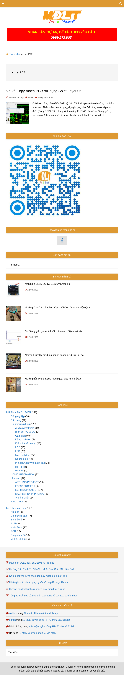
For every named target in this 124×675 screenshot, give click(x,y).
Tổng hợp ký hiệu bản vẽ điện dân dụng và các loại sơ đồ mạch (43, 595)
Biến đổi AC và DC (25, 432)
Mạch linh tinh (22, 455)
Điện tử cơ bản (19, 516)
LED (17, 451)
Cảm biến (20, 435)
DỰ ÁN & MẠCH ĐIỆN (18, 412)
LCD (17, 447)
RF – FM (20, 466)
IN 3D (14, 523)
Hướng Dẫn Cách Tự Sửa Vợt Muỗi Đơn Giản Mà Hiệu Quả (57, 307)
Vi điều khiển (22, 497)
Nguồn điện (21, 459)
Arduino (15, 512)
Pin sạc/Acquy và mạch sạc (30, 463)
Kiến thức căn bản (16, 508)
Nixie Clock (17, 501)
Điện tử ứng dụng (20, 424)
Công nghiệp (18, 416)
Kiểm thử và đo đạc (25, 443)
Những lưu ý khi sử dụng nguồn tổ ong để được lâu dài (54, 355)
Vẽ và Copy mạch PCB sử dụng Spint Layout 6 (43, 91)
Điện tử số (16, 519)
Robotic (19, 470)
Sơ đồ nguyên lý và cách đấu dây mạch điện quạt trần (54, 331)
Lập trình (15, 478)
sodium (13, 613)
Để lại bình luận (45, 97)
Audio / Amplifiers (24, 428)
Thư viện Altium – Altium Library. (41, 613)
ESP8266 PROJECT (26, 490)
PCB (13, 531)
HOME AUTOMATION (22, 474)
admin (12, 620)
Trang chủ (14, 54)
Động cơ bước (23, 439)
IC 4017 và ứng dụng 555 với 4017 (37, 633)
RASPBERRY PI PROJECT (30, 494)
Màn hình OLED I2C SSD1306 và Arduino (47, 284)
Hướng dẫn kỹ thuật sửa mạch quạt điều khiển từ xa (53, 378)
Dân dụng (16, 420)
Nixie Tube (16, 527)
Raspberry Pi (18, 535)
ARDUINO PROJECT (27, 482)
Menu (62, 3)
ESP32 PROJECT (25, 486)
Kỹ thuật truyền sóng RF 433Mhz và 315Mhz (46, 620)
